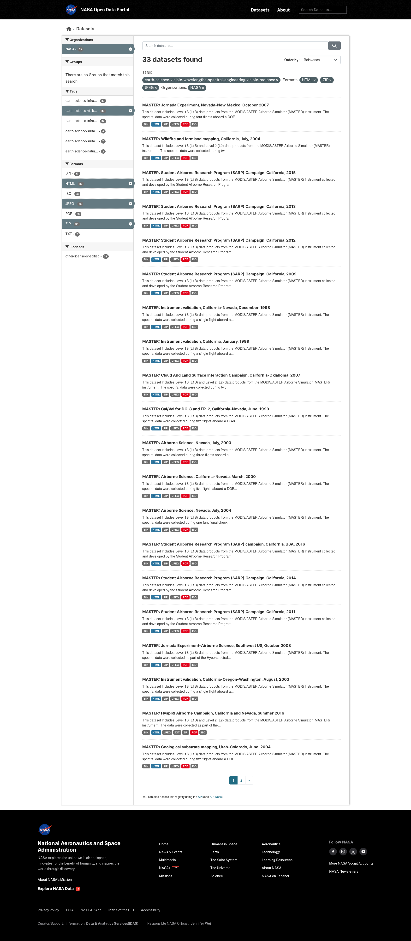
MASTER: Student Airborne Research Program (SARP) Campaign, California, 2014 (219, 577)
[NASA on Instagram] (343, 851)
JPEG (175, 124)
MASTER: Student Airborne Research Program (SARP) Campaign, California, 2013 (219, 206)
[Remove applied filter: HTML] (315, 80)
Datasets (85, 28)
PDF (185, 124)
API (200, 797)
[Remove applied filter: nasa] (203, 88)
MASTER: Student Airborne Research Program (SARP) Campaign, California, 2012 (219, 240)
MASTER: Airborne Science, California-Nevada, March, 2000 (199, 476)
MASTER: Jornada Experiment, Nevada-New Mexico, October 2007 (205, 105)
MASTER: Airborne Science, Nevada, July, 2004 (186, 510)
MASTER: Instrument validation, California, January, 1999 (195, 341)
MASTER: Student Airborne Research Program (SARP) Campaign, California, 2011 (218, 611)
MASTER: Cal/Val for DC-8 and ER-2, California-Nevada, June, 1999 (205, 409)
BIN (146, 124)
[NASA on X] (353, 851)
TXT (177, 732)
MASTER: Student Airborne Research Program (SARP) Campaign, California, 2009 (219, 274)
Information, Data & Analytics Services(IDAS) (102, 923)
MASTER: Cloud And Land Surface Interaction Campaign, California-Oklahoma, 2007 (221, 375)
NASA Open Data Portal (104, 9)
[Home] (68, 28)
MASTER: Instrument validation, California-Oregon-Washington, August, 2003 (215, 679)
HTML (156, 124)
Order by (291, 59)
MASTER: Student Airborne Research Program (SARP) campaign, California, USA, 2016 (223, 544)
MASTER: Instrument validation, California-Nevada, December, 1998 (206, 307)
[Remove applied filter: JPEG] (156, 88)
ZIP (166, 124)
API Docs (216, 797)
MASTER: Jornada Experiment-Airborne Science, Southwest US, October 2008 (216, 645)
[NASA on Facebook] (333, 851)
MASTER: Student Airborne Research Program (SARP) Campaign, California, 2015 (219, 172)
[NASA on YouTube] (363, 851)
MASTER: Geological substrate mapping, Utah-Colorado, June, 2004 (206, 746)
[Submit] (334, 45)
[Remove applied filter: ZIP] (330, 80)
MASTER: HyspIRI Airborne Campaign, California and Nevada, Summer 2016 (213, 713)
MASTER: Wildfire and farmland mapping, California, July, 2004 (201, 138)
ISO (194, 124)
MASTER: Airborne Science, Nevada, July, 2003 (186, 442)
